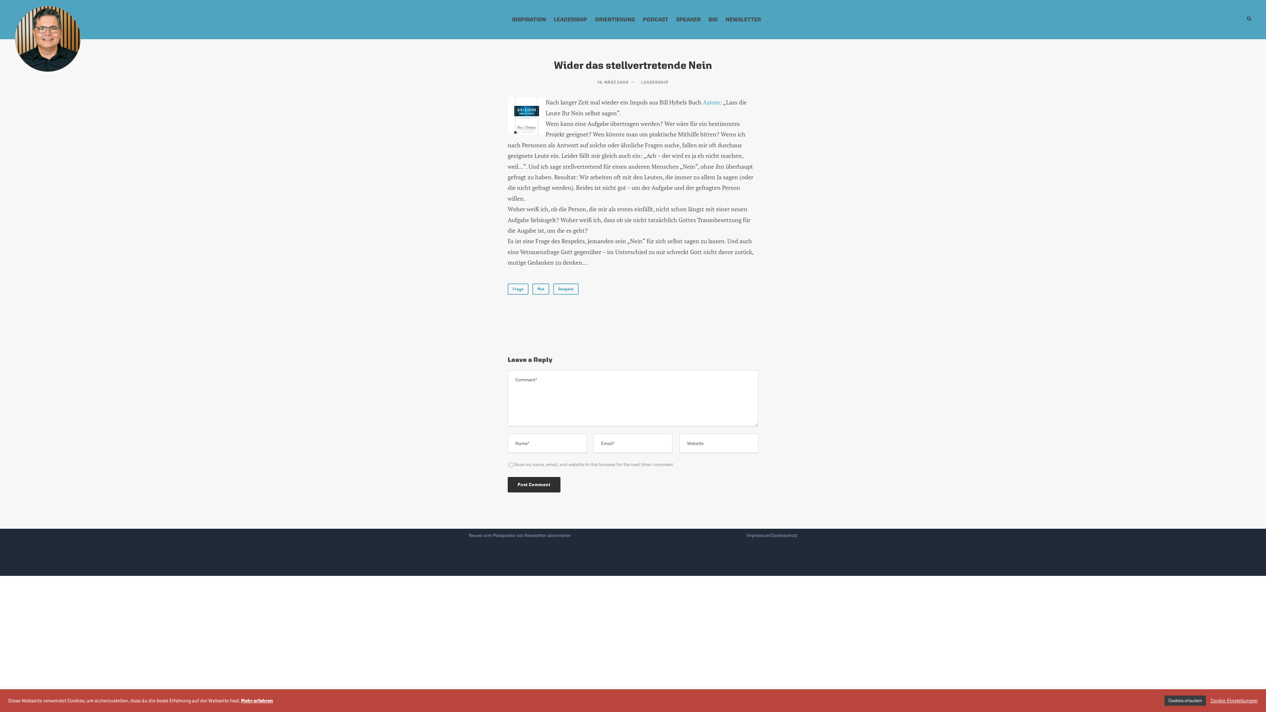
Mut (540, 289)
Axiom (711, 102)
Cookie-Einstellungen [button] (1234, 700)
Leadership (570, 19)
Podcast (655, 19)
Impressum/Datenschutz (772, 535)
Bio (713, 19)
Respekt (566, 289)
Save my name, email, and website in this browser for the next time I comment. (594, 464)
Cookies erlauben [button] (1185, 700)
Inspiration (529, 19)
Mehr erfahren (257, 700)
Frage (518, 289)
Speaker (688, 19)
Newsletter (743, 19)
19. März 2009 (612, 82)
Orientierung (615, 19)
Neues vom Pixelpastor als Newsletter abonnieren (520, 535)
